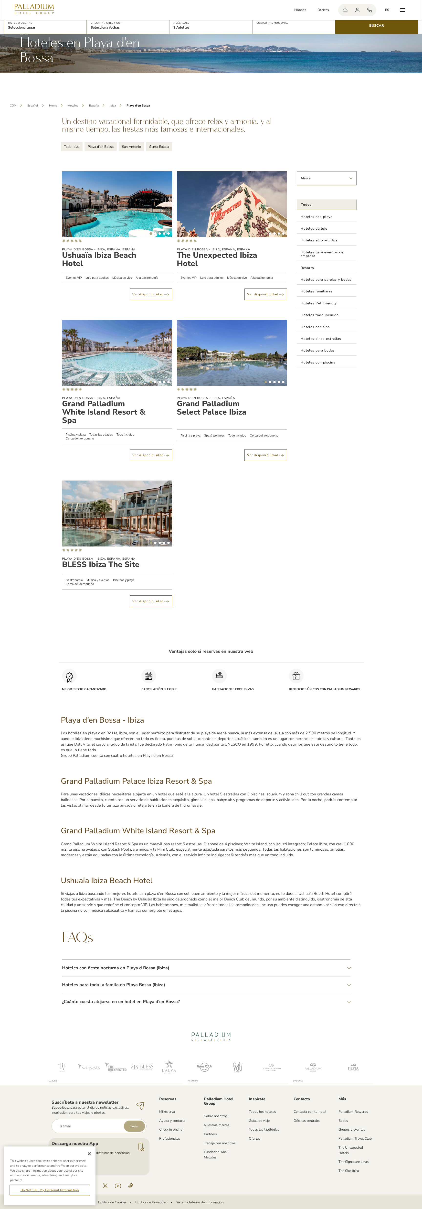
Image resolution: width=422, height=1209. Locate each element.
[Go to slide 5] (168, 233)
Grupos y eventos (351, 1129)
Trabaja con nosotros (220, 1143)
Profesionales (169, 1138)
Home (53, 105)
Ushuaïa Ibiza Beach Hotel (99, 259)
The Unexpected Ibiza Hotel (217, 259)
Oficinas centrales (307, 1120)
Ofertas (323, 10)
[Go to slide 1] (151, 233)
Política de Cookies (112, 1202)
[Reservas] (369, 10)
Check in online (170, 1129)
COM (13, 105)
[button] (45, 25)
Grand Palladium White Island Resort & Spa (103, 412)
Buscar (376, 25)
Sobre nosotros (216, 1116)
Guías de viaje (259, 1120)
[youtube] (118, 1186)
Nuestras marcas (216, 1125)
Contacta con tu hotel (310, 1111)
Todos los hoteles (262, 1111)
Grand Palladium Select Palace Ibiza (211, 408)
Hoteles (300, 10)
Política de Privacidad (151, 1202)
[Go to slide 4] (164, 233)
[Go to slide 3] (159, 233)
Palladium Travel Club (355, 1138)
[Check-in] (345, 10)
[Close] (89, 1153)
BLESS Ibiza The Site (100, 564)
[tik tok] (131, 1186)
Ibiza (113, 105)
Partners (210, 1134)
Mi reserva (167, 1111)
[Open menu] (402, 10)
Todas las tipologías (264, 1129)
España (94, 105)
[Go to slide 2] (155, 233)
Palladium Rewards (353, 1111)
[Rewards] (357, 10)
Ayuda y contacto (172, 1120)
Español (32, 105)
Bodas (343, 1120)
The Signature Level (353, 1161)
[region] (49, 1175)
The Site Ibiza (348, 1170)
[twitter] (105, 1186)
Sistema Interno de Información (200, 1202)
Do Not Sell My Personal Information (50, 1190)
